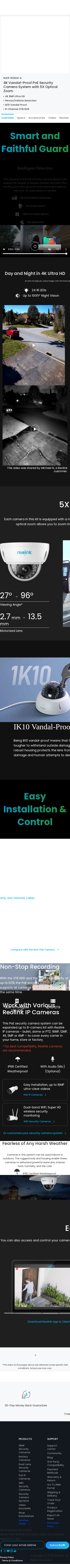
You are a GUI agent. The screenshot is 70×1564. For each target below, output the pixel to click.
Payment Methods (52, 1471)
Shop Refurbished (26, 1514)
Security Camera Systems (24, 1497)
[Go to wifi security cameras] (13, 1114)
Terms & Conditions (12, 1560)
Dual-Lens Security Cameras (25, 1468)
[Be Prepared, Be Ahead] (11, 7)
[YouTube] (8, 1551)
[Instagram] (12, 1551)
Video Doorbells (25, 1506)
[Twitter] (5, 1551)
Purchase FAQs (53, 1524)
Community (54, 1453)
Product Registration (54, 1509)
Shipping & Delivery (53, 1494)
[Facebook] (1, 1551)
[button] (39, 11)
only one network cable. (17, 898)
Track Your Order (54, 1501)
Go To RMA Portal (54, 1486)
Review (64, 118)
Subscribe (56, 1545)
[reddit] (15, 1551)
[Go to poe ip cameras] (13, 1089)
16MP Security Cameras (24, 1449)
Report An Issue (53, 1517)
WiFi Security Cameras (37, 1121)
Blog (50, 1457)
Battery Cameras (24, 1458)
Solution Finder (24, 1522)
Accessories (36, 118)
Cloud (56, 11)
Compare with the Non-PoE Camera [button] (33, 949)
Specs (21, 118)
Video (52, 118)
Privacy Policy (7, 1557)
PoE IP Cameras (33, 1094)
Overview (7, 118)
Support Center (52, 1447)
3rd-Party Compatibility (55, 1463)
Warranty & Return (54, 1478)
